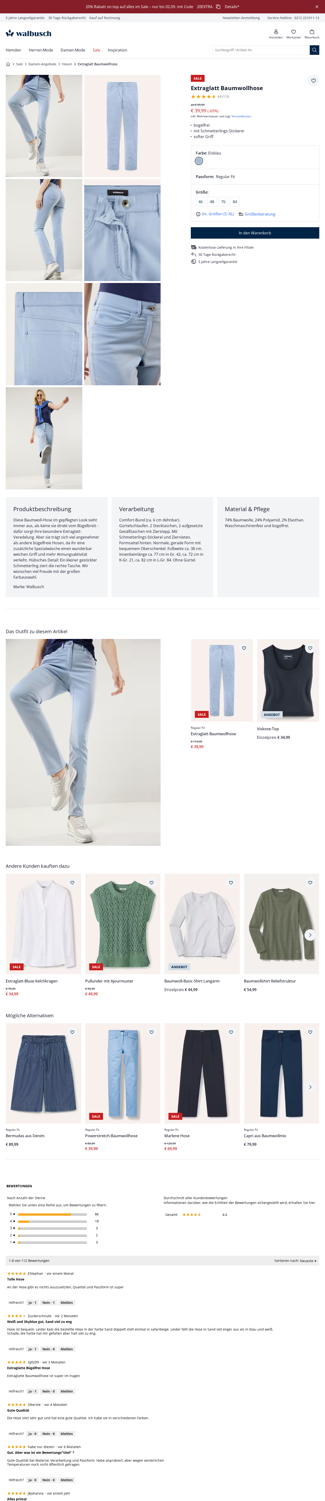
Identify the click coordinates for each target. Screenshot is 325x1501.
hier (312, 1202)
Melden (67, 1301)
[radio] (199, 161)
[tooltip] (20, 1173)
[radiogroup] (255, 157)
